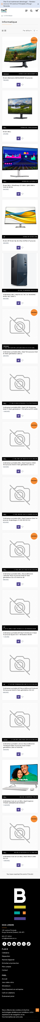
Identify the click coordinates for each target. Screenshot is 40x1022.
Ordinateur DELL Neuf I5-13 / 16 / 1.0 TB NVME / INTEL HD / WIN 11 (19, 295)
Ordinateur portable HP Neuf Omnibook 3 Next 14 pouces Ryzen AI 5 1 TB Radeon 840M (20, 633)
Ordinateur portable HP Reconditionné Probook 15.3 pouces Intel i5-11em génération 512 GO (20, 689)
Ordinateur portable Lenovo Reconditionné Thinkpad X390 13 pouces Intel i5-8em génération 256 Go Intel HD (18, 745)
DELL (4, 127)
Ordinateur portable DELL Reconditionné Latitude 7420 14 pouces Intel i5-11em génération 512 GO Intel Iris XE (18, 575)
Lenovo (5, 740)
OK (37, 1010)
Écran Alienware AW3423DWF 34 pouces (18, 78)
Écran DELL (7, 132)
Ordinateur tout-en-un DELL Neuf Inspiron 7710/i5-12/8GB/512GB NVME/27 (18, 802)
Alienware (6, 74)
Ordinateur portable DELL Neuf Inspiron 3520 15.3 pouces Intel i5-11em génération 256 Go (19, 464)
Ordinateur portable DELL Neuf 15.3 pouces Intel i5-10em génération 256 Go (20, 352)
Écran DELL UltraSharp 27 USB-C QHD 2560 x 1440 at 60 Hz (19, 186)
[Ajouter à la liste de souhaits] (22, 754)
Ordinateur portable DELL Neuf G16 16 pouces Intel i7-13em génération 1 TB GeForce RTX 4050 (20, 408)
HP (4, 237)
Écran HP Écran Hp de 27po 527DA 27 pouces (19, 241)
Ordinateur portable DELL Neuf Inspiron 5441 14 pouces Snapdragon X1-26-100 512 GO (20, 519)
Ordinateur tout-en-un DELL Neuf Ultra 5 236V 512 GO (19, 857)
